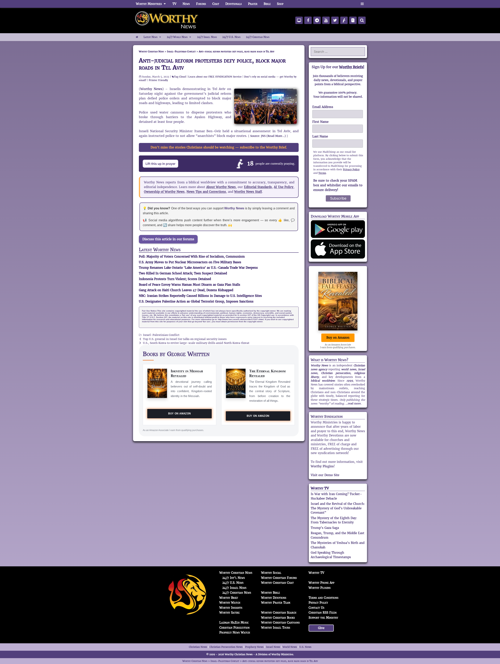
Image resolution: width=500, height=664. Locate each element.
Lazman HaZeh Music (234, 622)
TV (174, 4)
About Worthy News (221, 187)
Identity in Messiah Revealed (187, 373)
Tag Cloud (180, 76)
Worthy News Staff (248, 192)
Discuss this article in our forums (168, 239)
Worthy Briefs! (351, 67)
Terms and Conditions (323, 598)
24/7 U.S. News (231, 37)
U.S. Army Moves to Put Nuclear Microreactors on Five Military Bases (190, 262)
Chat (215, 4)
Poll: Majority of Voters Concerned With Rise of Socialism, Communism (192, 256)
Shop (280, 4)
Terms (322, 172)
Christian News (198, 646)
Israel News (273, 646)
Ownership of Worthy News (164, 192)
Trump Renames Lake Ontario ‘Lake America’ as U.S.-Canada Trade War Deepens (198, 268)
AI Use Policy (283, 187)
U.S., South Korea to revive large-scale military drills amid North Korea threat (196, 343)
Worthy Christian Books (278, 617)
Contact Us (316, 608)
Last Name (320, 136)
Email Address (322, 107)
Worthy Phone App (321, 583)
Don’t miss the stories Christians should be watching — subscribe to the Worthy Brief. (219, 147)
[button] (362, 4)
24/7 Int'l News (233, 578)
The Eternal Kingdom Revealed (267, 373)
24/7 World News (177, 37)
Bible (267, 4)
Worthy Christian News (235, 573)
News (186, 4)
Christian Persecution (234, 627)
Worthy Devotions (273, 598)
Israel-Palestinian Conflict (161, 335)
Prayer (252, 4)
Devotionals (233, 4)
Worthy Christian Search (278, 612)
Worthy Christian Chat (277, 583)
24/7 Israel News (207, 37)
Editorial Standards (258, 187)
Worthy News (151, 89)
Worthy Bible (270, 592)
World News (290, 646)
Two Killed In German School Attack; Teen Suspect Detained (183, 273)
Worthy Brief (228, 598)
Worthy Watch (229, 602)
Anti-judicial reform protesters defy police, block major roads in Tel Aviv (212, 64)
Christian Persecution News (226, 646)
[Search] (362, 20)
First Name (320, 122)
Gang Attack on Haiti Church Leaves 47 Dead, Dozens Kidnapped (186, 290)
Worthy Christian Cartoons (280, 622)
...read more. (354, 403)
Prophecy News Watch (234, 632)
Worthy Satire (229, 612)
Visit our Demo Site (325, 475)
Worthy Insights (230, 608)
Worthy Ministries (149, 4)
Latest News (150, 37)
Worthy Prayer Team (275, 602)
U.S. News (305, 646)
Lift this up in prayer (160, 164)
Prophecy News (254, 646)
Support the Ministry (323, 617)
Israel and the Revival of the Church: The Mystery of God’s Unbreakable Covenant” (338, 508)
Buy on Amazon (179, 413)
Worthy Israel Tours (275, 627)
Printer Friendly (158, 80)
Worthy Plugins (322, 466)
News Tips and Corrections (206, 192)
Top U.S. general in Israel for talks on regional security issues (185, 339)
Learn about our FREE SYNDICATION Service (215, 76)
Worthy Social (271, 573)
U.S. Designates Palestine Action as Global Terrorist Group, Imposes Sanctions (196, 301)
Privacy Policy (351, 169)
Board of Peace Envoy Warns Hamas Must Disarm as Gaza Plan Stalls (189, 284)
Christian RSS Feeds (323, 612)
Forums (201, 4)
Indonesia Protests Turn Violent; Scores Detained (175, 279)
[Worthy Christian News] (167, 20)
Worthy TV (320, 488)
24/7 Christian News (257, 37)
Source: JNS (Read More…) (268, 136)
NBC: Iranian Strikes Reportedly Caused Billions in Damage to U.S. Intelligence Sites (200, 296)
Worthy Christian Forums (279, 578)
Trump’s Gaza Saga (325, 528)
